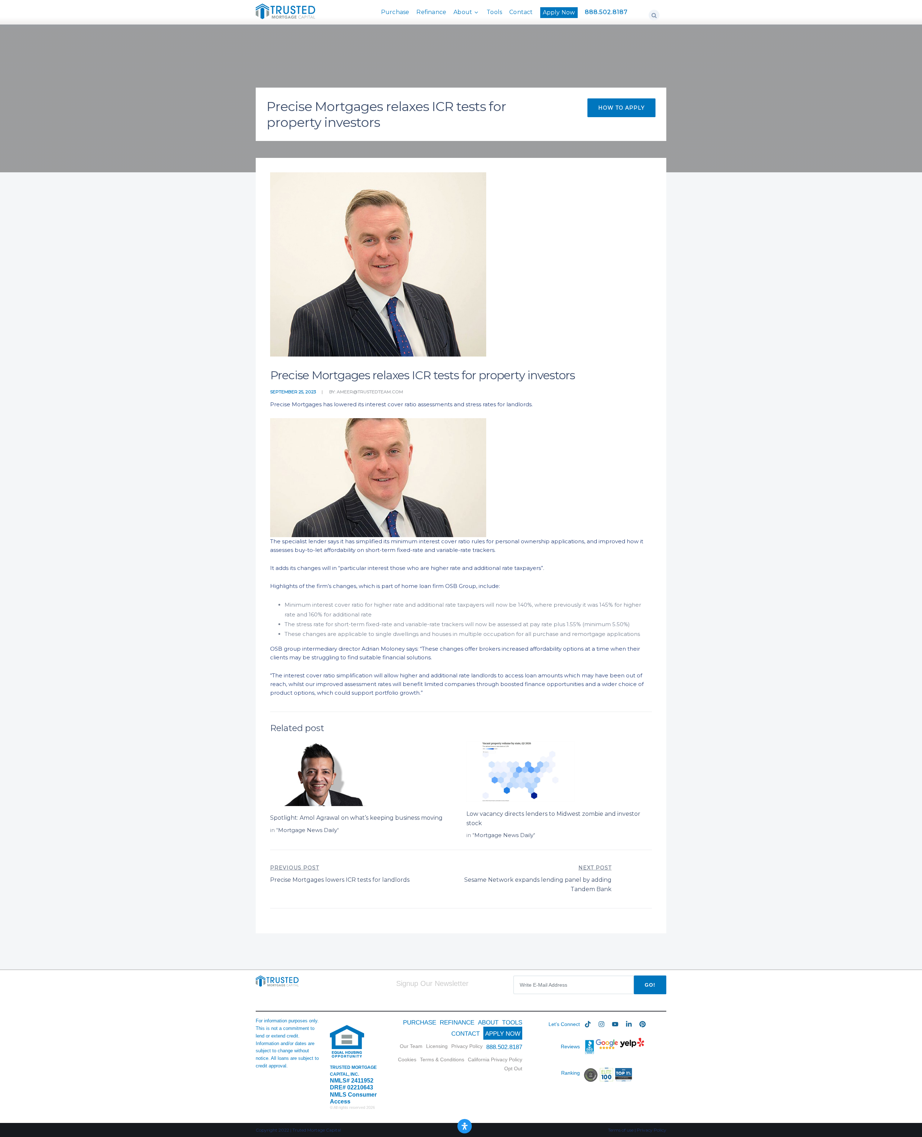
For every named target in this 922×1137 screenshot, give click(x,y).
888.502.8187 (606, 12)
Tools (494, 12)
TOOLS (512, 1022)
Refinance (431, 12)
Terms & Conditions (442, 1059)
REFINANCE (457, 1022)
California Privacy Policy (495, 1059)
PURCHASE (419, 1022)
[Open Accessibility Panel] (464, 1126)
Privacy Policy (467, 1046)
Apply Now (559, 12)
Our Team (411, 1046)
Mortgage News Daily (307, 830)
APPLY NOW (502, 1033)
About (462, 12)
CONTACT (465, 1033)
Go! (650, 985)
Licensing (437, 1046)
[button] (654, 15)
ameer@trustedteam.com (370, 391)
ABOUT (488, 1022)
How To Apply (621, 108)
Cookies (407, 1059)
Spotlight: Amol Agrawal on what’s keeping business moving (356, 817)
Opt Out (513, 1068)
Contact (521, 12)
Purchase (395, 12)
